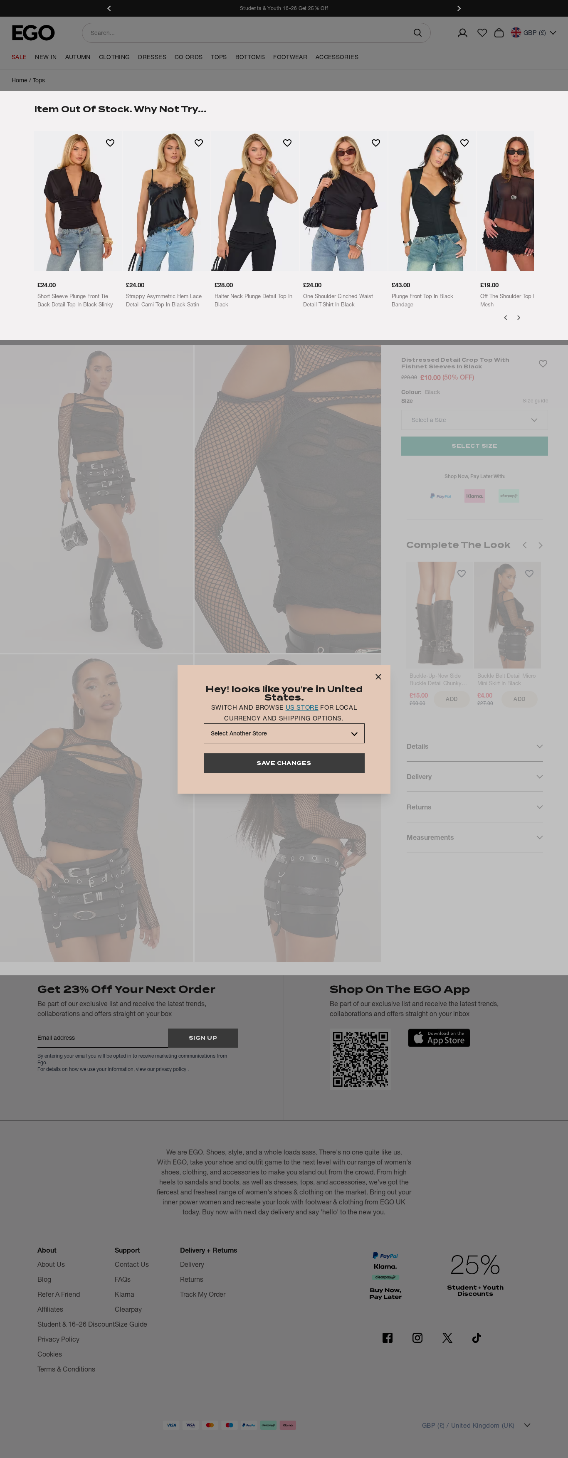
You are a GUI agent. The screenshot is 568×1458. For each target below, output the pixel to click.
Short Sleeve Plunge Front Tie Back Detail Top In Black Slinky (75, 300)
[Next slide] (459, 8)
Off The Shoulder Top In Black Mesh (516, 300)
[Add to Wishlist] (110, 142)
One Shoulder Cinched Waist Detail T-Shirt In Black (338, 300)
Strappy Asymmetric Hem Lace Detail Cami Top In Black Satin (164, 300)
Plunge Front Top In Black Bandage (422, 300)
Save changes (284, 763)
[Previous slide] (109, 8)
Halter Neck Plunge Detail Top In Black (253, 300)
